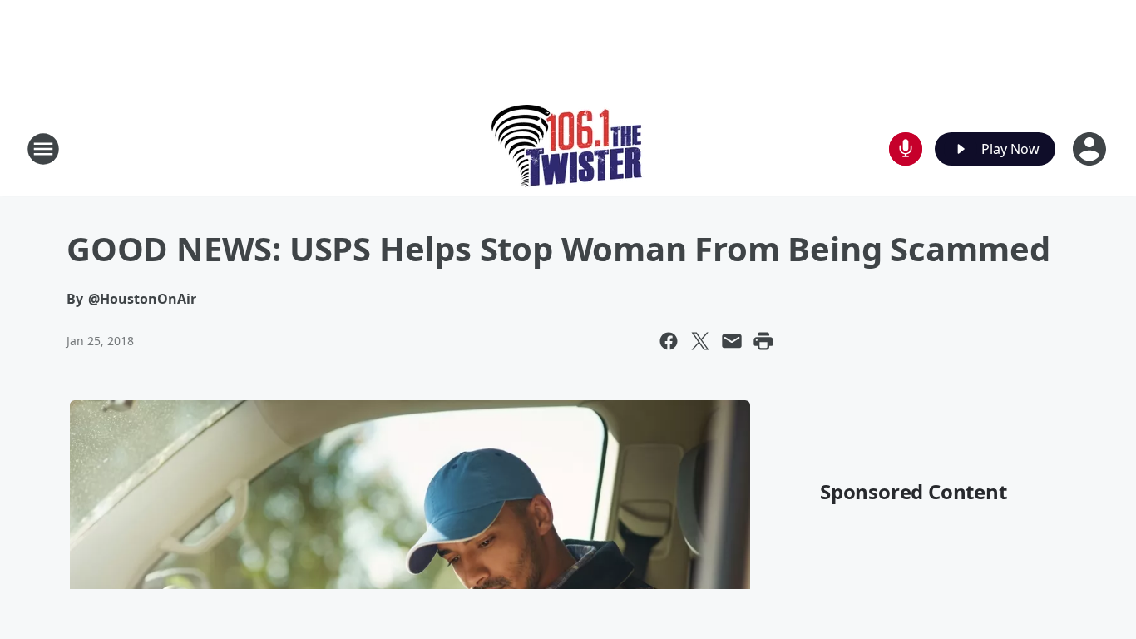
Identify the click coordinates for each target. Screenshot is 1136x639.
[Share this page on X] (700, 341)
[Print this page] (763, 341)
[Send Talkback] (905, 149)
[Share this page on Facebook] (668, 341)
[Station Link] (568, 148)
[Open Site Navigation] (43, 149)
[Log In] (1091, 149)
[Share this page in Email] (731, 341)
